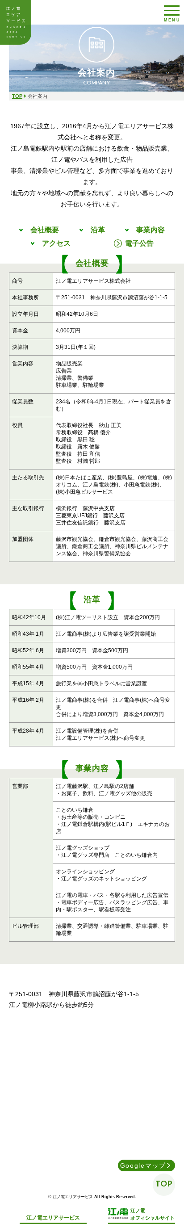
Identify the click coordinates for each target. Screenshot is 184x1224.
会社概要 (44, 230)
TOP (17, 96)
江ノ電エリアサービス (15, 22)
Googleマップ (143, 1165)
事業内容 (150, 230)
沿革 (98, 230)
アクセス (56, 243)
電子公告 (139, 243)
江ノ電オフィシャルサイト (152, 1214)
